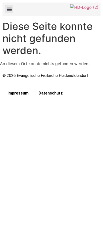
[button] (9, 9)
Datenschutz (50, 93)
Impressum (18, 93)
